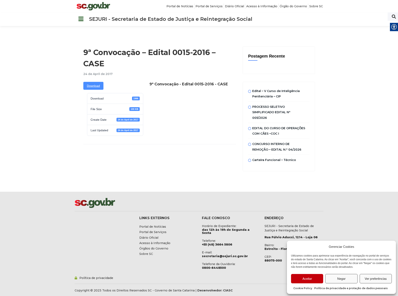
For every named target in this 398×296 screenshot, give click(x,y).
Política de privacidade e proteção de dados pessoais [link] (351, 288)
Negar (341, 278)
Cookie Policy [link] (302, 288)
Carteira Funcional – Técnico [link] (274, 160)
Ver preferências (376, 278)
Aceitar (307, 278)
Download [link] (93, 85)
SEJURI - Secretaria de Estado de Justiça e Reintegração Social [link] (170, 19)
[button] (81, 19)
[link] (93, 6)
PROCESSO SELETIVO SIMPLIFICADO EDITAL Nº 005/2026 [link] (271, 112)
